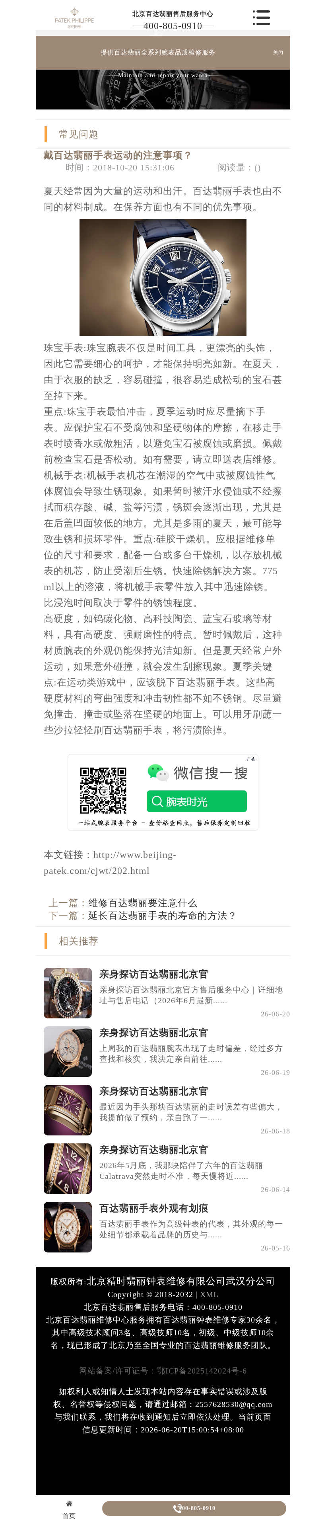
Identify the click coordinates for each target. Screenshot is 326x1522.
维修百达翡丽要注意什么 (143, 903)
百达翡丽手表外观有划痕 (154, 1208)
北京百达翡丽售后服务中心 (172, 13)
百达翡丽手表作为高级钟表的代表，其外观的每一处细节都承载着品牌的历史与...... (191, 1229)
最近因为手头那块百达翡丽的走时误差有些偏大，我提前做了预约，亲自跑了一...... (191, 1112)
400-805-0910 (173, 26)
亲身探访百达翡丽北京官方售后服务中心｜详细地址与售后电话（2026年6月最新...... (191, 995)
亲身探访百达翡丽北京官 (154, 974)
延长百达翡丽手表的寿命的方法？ (162, 915)
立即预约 (163, 779)
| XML (206, 1294)
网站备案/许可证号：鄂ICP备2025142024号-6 (163, 1370)
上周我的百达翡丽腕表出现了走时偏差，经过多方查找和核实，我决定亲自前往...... (191, 1053)
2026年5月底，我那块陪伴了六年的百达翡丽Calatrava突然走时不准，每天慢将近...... (181, 1170)
